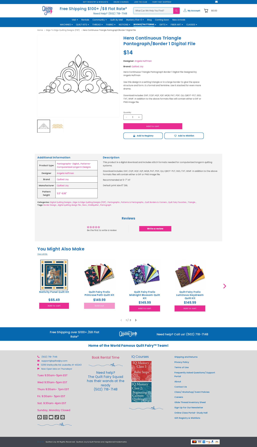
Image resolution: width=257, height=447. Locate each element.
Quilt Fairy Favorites (177, 202)
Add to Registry (143, 136)
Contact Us (180, 386)
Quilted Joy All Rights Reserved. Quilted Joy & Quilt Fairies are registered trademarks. (86, 442)
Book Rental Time (105, 357)
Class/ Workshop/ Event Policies (191, 392)
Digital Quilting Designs (60, 202)
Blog (149, 19)
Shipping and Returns (186, 356)
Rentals (85, 19)
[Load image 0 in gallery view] (43, 126)
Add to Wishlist (184, 136)
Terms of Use (181, 367)
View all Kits (42, 254)
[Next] (135, 320)
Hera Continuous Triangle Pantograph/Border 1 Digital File (109, 30)
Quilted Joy (137, 66)
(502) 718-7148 (49, 356)
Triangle (191, 202)
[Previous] (121, 320)
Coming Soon (162, 19)
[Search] (176, 11)
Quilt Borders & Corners (156, 202)
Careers (178, 397)
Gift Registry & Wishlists (187, 418)
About (177, 381)
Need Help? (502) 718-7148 (110, 13)
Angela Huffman (143, 61)
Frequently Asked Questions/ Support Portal (194, 374)
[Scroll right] (224, 286)
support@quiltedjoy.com (54, 360)
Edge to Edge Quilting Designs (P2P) (63, 30)
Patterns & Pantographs (132, 202)
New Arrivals (178, 19)
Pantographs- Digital (68, 163)
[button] (192, 11)
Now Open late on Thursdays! (56, 368)
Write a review (155, 228)
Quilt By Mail (116, 19)
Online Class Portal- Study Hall (190, 412)
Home (40, 30)
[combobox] (153, 11)
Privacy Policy (181, 362)
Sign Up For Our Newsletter (188, 407)
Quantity (127, 112)
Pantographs (114, 202)
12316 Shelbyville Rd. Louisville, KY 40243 (61, 364)
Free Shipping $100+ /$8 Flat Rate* (93, 8)
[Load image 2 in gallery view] (57, 126)
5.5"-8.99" (62, 193)
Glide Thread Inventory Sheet (190, 402)
